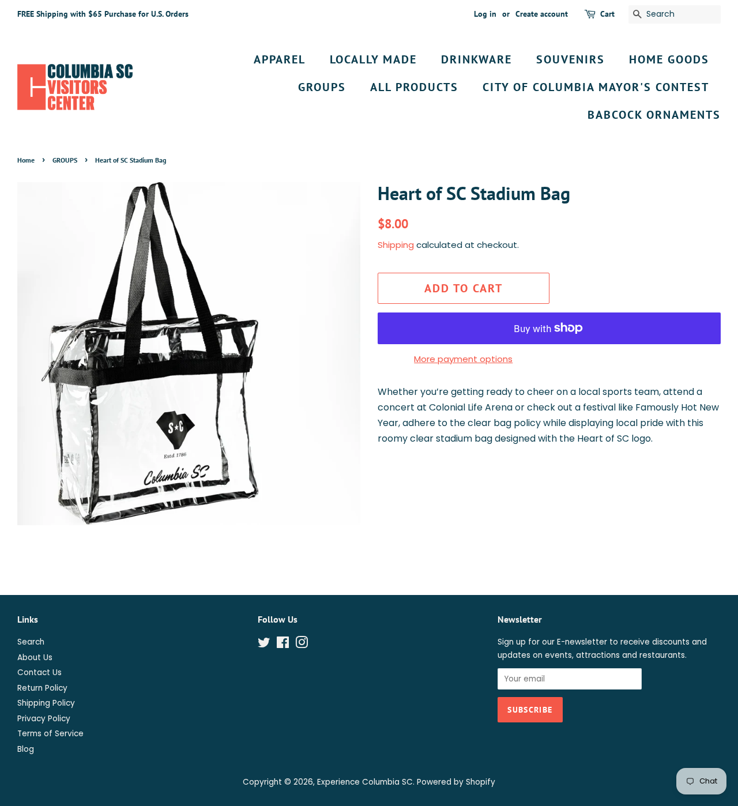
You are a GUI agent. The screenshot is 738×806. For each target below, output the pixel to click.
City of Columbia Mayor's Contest (596, 87)
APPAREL (280, 59)
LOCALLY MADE (373, 59)
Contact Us (39, 672)
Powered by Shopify (456, 782)
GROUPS (322, 87)
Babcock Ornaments (654, 114)
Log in (485, 14)
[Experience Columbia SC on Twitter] (264, 644)
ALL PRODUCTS (414, 87)
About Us (34, 657)
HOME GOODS (669, 59)
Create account (541, 14)
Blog (25, 749)
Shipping (396, 245)
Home (26, 160)
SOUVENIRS (570, 59)
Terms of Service (50, 733)
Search (30, 641)
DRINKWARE (476, 59)
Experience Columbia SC (365, 782)
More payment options (463, 359)
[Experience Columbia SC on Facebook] (282, 644)
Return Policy (42, 688)
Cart (607, 14)
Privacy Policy (43, 718)
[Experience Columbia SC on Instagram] (301, 644)
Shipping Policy (46, 703)
